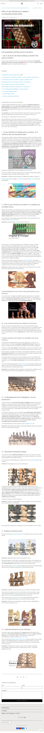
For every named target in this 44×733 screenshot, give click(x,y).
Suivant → (40, 7)
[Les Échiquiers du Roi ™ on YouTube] (25, 718)
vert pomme (20, 178)
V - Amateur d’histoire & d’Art (8, 93)
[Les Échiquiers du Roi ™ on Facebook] (19, 718)
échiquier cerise (31, 178)
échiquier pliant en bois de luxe (18, 639)
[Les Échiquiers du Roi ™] (22, 3)
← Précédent (35, 7)
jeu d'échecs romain (15, 597)
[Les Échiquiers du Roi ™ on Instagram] (21, 718)
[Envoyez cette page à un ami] (26, 677)
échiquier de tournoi (29, 423)
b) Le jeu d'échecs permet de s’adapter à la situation (13, 84)
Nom (3, 685)
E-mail (23, 685)
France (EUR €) (5, 722)
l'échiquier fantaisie (14, 219)
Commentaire (4, 690)
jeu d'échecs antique (15, 565)
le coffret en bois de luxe (23, 363)
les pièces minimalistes (35, 460)
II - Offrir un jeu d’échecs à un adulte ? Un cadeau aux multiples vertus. (17, 79)
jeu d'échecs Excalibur (27, 260)
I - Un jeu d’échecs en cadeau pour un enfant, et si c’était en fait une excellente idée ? (20, 77)
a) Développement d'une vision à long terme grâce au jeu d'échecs (16, 81)
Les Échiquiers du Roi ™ (23, 725)
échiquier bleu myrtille (7, 178)
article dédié (29, 170)
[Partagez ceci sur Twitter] (17, 677)
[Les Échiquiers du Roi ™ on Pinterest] (23, 718)
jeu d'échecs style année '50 (17, 534)
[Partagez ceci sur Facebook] (20, 677)
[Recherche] (38, 3)
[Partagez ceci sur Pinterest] (23, 677)
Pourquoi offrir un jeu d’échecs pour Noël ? (11, 74)
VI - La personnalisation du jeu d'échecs (10, 96)
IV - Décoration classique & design (9, 91)
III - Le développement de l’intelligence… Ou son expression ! (15, 89)
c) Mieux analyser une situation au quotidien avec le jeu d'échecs (16, 86)
